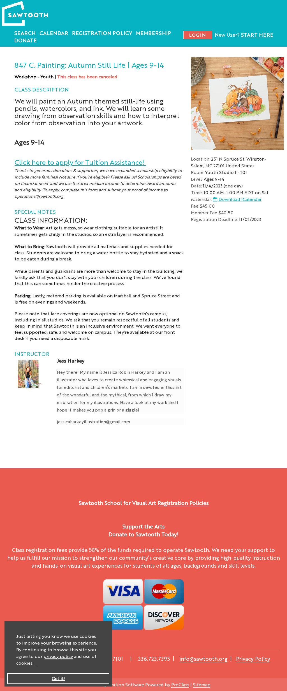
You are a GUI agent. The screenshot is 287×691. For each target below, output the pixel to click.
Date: (196, 186)
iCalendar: (201, 199)
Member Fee (204, 212)
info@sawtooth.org (203, 658)
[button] (35, 664)
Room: (197, 172)
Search (25, 32)
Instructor (32, 353)
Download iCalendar (239, 199)
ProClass (180, 684)
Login (197, 35)
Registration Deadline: (214, 219)
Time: (197, 192)
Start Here (257, 34)
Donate (25, 40)
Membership (153, 32)
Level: (197, 179)
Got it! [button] (58, 678)
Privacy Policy (253, 658)
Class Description (42, 89)
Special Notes (35, 211)
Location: (200, 159)
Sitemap (201, 684)
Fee (194, 206)
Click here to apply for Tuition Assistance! (80, 162)
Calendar (54, 32)
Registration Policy (102, 32)
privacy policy (58, 656)
